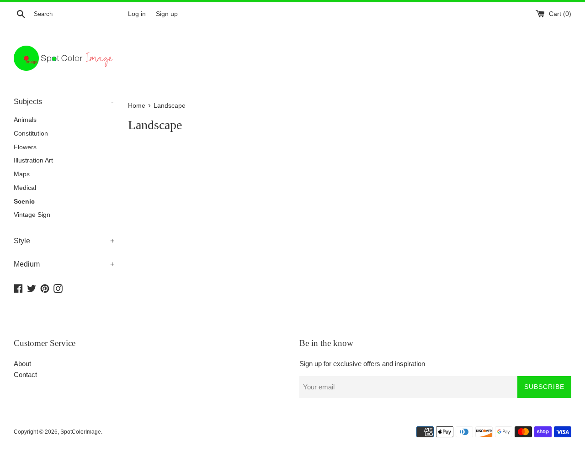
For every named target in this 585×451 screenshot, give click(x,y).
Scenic (24, 201)
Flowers (25, 147)
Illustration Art (33, 160)
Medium (64, 264)
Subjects (63, 101)
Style (64, 241)
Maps (22, 174)
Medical (25, 187)
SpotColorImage (80, 432)
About (22, 363)
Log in (137, 13)
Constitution (31, 133)
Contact (25, 374)
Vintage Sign (32, 214)
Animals (25, 119)
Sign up (167, 13)
